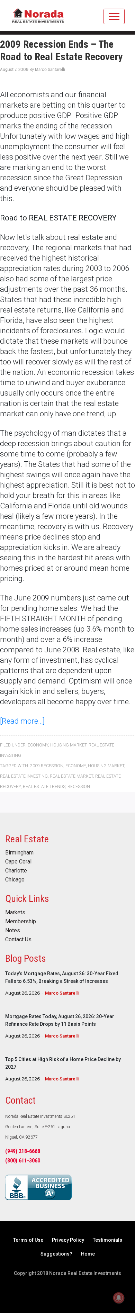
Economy (38, 745)
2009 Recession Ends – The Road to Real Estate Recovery (61, 50)
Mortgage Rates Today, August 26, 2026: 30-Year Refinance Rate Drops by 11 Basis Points (59, 1020)
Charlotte (16, 870)
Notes (12, 930)
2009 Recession (46, 765)
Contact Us (18, 939)
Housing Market (68, 745)
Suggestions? (56, 1254)
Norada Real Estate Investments (38, 19)
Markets (15, 912)
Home (88, 1254)
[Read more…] (22, 721)
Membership (20, 921)
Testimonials (107, 1240)
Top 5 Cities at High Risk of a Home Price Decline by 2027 (63, 1063)
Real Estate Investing (24, 776)
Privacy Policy (68, 1240)
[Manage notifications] (118, 1297)
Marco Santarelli (62, 993)
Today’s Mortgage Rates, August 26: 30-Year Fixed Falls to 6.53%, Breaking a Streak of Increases (61, 977)
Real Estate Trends (44, 786)
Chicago (15, 879)
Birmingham (19, 852)
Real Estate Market (71, 776)
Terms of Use (28, 1240)
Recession (79, 786)
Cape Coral (18, 861)
